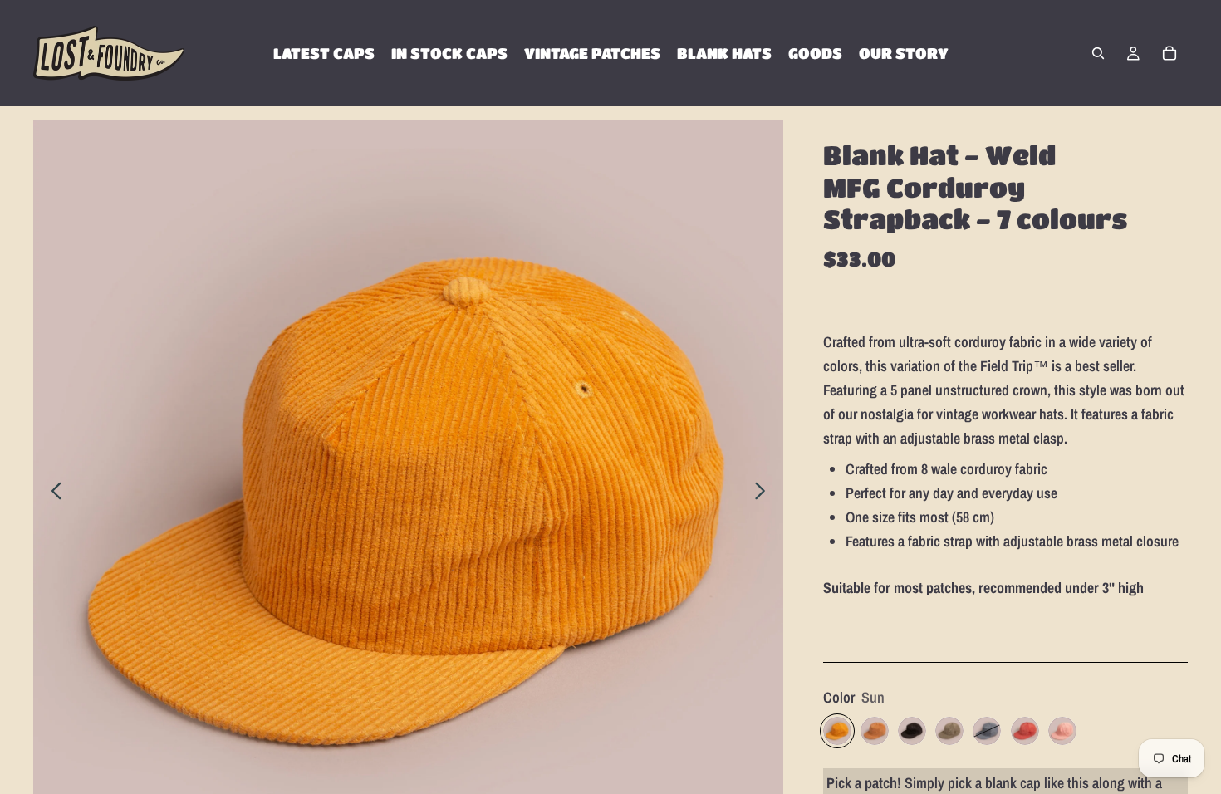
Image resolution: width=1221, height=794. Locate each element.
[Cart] (1169, 53)
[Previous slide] (52, 495)
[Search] (1098, 53)
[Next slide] (764, 495)
